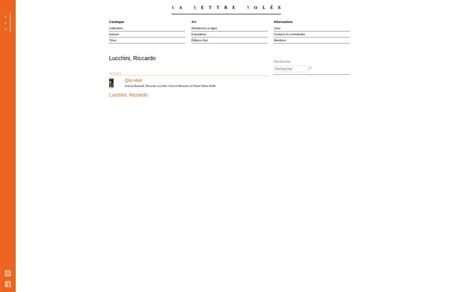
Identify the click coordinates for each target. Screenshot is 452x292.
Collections (116, 28)
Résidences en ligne (204, 28)
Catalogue (116, 22)
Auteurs (114, 34)
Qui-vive (133, 80)
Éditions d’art (199, 40)
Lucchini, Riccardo (128, 95)
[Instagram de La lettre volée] (8, 280)
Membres (280, 40)
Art (193, 22)
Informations (283, 22)
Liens (277, 28)
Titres (112, 40)
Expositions (198, 34)
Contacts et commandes (289, 34)
